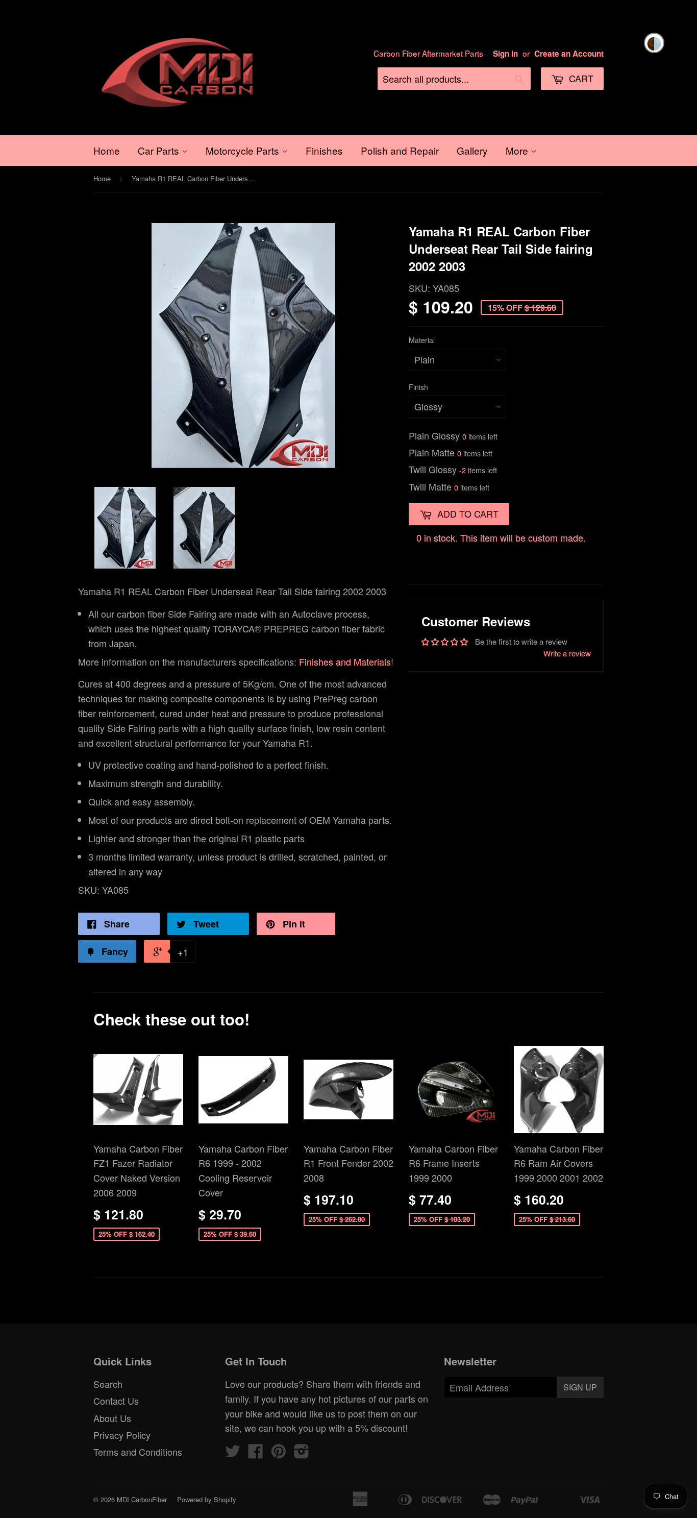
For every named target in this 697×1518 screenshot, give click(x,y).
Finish (418, 387)
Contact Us (116, 1400)
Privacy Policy (122, 1434)
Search (107, 1383)
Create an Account (569, 53)
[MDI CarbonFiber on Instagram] (301, 1453)
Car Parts (160, 150)
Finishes (324, 150)
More (518, 150)
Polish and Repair (400, 150)
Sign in (505, 53)
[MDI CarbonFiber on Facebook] (255, 1453)
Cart (579, 78)
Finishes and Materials (345, 661)
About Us (112, 1418)
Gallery (472, 150)
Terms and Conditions (137, 1451)
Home (106, 150)
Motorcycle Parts (244, 150)
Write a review (567, 653)
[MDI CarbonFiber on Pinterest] (278, 1453)
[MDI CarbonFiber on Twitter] (232, 1453)
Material (422, 340)
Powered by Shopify (206, 1499)
